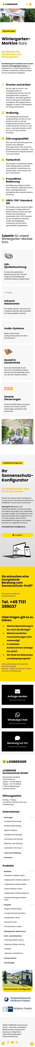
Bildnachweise (8, 1030)
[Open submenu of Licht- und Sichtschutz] (31, 936)
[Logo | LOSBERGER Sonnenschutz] (10, 4)
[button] (3, 1044)
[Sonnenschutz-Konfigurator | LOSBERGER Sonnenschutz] (17, 970)
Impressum (7, 1032)
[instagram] (8, 1042)
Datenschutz (19, 1030)
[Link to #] (30, 4)
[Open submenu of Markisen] (31, 871)
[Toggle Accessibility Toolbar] (32, 1044)
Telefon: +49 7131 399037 (12, 782)
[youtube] (12, 1042)
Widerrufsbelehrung (10, 1036)
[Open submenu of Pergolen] (31, 905)
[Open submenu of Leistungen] (31, 817)
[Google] (17, 1042)
